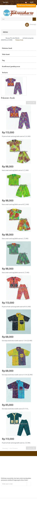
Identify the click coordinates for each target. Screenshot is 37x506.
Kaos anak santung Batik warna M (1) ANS (15, 204)
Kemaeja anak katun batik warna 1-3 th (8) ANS (17, 340)
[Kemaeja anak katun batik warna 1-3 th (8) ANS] (18, 321)
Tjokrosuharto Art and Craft (24, 502)
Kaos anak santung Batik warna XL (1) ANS (15, 272)
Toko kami (6, 54)
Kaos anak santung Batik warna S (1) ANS (15, 170)
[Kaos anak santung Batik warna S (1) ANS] (18, 151)
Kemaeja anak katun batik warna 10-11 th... (15, 409)
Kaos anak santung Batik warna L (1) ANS (15, 238)
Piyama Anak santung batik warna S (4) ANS (16, 136)
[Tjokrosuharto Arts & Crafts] (18, 12)
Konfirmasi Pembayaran (26, 5)
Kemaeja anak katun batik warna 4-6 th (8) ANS (17, 375)
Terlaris (5, 73)
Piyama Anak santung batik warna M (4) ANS (16, 306)
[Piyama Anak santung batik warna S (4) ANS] (18, 117)
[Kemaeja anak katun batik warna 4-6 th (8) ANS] (18, 355)
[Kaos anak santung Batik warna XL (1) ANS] (18, 253)
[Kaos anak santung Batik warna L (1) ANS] (18, 219)
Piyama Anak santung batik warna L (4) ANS (16, 443)
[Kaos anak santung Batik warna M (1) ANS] (18, 185)
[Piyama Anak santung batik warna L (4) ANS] (18, 423)
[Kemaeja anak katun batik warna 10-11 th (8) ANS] (18, 389)
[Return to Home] (1, 38)
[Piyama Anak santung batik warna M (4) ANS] (18, 287)
